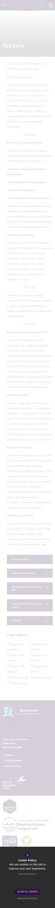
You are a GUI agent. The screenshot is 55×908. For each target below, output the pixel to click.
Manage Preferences (28, 898)
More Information (27, 874)
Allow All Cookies (27, 892)
